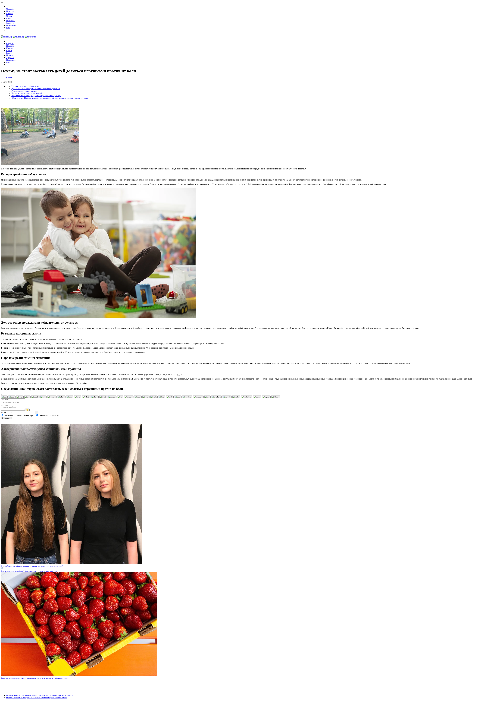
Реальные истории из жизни (24, 91)
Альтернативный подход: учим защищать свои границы (36, 95)
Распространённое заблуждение (25, 86)
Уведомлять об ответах (49, 415)
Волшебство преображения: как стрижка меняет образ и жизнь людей (32, 566)
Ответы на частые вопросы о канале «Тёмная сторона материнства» (36, 698)
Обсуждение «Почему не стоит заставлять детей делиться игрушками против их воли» (50, 98)
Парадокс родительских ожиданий (26, 93)
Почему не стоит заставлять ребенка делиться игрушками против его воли (39, 695)
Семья (9, 77)
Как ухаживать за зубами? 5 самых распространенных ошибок (29, 571)
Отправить (6, 418)
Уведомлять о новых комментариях (20, 415)
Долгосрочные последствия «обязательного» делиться (35, 88)
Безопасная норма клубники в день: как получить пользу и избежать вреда (34, 678)
